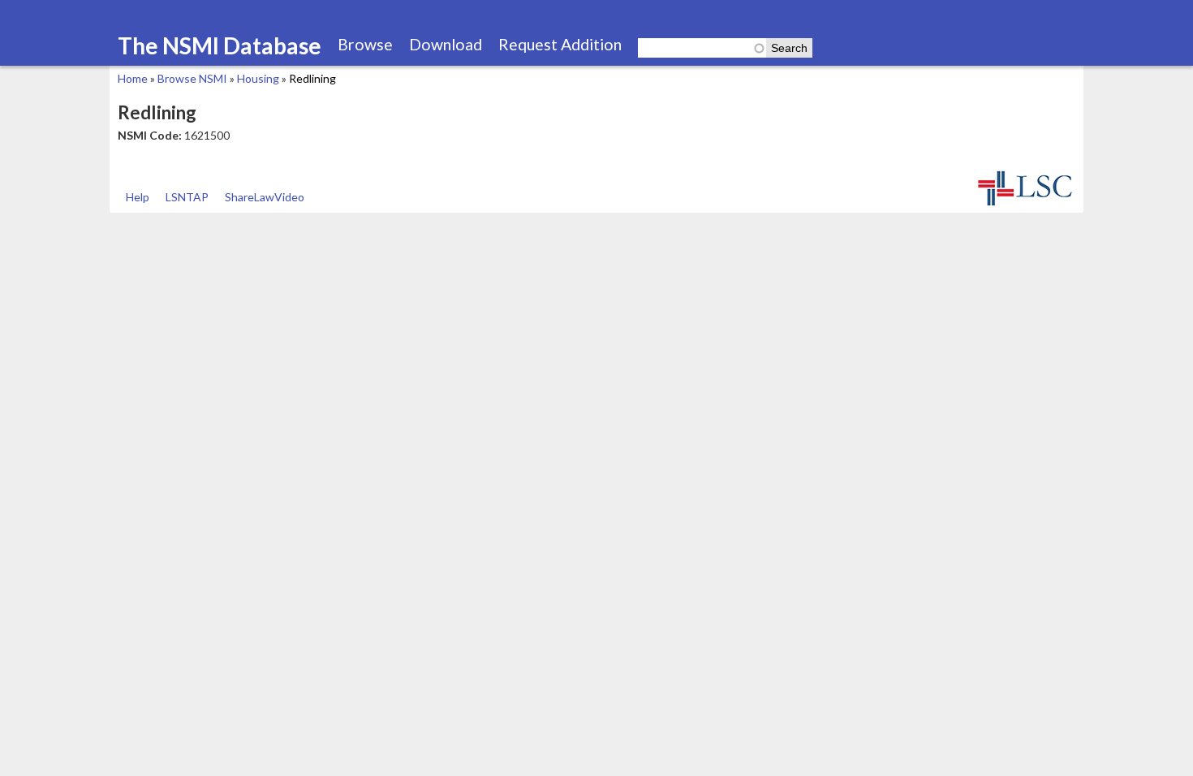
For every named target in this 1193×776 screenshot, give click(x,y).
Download (445, 44)
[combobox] (702, 48)
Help (137, 197)
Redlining (312, 78)
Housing (258, 78)
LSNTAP (187, 197)
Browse (365, 44)
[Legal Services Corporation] (1025, 204)
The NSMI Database (219, 45)
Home (133, 78)
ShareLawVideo (264, 197)
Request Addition (560, 44)
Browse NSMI (192, 78)
